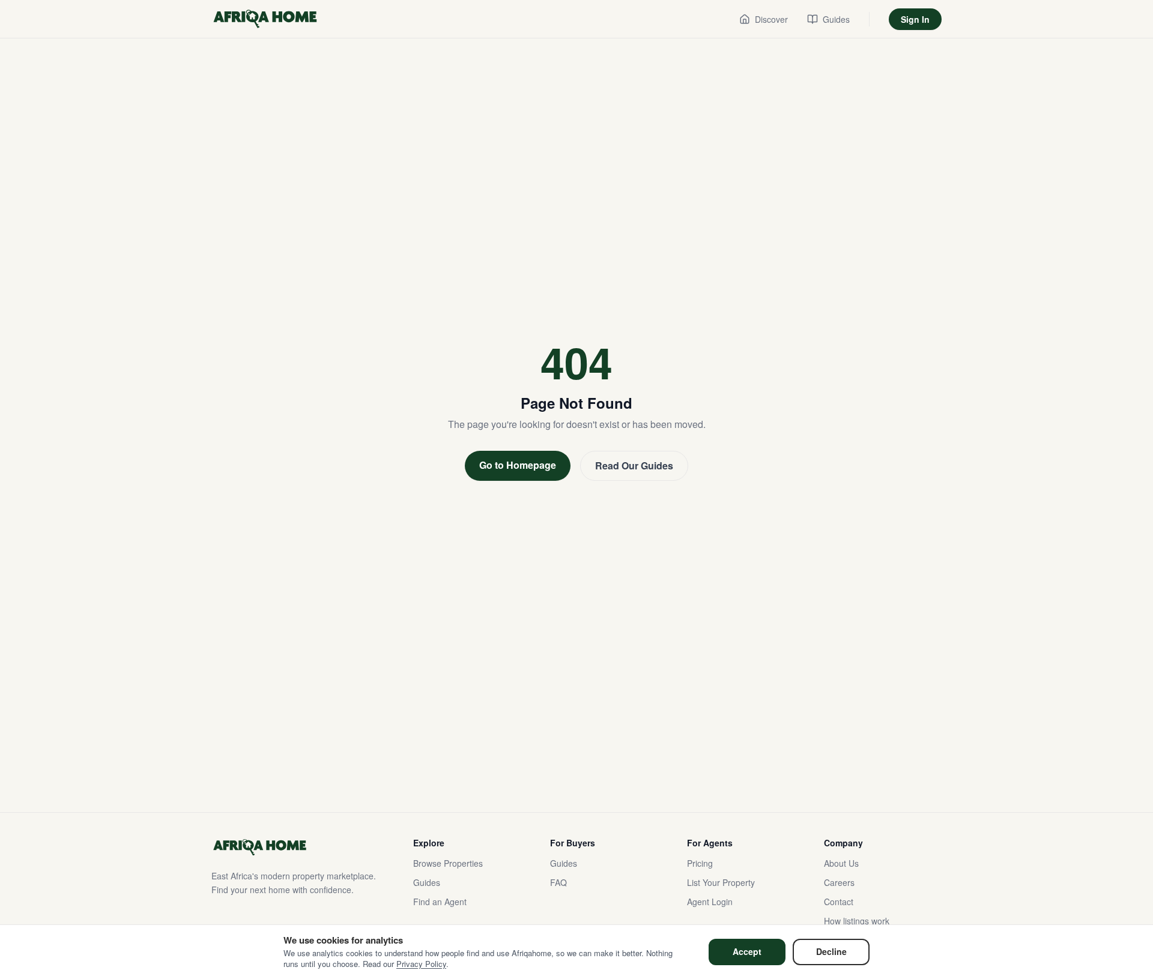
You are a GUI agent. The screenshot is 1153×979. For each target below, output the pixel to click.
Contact (838, 902)
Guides (426, 882)
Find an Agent (440, 902)
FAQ (558, 882)
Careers (839, 882)
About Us (841, 863)
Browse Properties (448, 863)
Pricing (700, 863)
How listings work (856, 921)
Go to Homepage (517, 465)
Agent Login (710, 902)
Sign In (915, 19)
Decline (831, 951)
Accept (747, 951)
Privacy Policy (421, 963)
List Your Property (721, 882)
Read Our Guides (634, 465)
